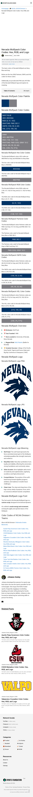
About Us (5, 760)
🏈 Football (6, 740)
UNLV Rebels (18, 342)
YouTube (5, 721)
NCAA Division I (21, 8)
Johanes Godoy (13, 577)
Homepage (5, 8)
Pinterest (5, 724)
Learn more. (12, 64)
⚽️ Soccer (6, 749)
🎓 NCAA (12, 8)
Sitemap (5, 765)
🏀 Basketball (7, 746)
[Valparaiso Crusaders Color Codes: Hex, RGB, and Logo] (16, 694)
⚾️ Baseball (6, 743)
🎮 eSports (20, 743)
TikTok (5, 730)
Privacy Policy (26, 787)
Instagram (5, 727)
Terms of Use (8, 787)
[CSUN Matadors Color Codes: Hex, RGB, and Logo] (16, 662)
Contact (5, 762)
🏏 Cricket (20, 746)
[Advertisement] (16, 31)
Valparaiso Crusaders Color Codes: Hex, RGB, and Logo (15, 700)
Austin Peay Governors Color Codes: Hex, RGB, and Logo (16, 636)
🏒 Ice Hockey (21, 740)
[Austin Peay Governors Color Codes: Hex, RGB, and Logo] (16, 630)
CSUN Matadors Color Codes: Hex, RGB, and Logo (15, 668)
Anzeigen (26, 90)
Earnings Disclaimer (17, 787)
